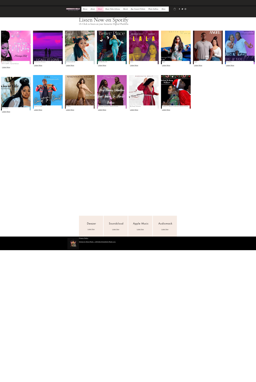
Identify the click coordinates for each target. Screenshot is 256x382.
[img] (73, 12)
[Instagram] (185, 9)
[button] (175, 9)
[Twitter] (182, 9)
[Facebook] (179, 9)
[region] (91, 226)
